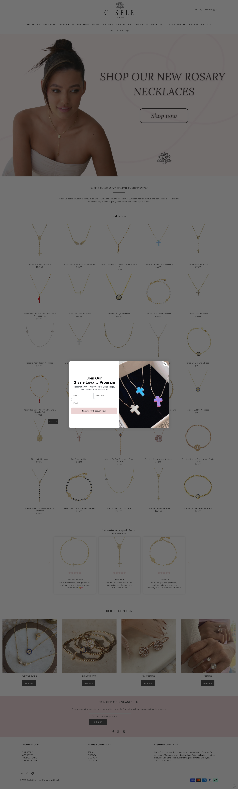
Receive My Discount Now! (94, 411)
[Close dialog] (165, 364)
